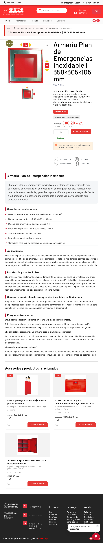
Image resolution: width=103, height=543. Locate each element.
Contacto (61, 20)
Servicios (47, 20)
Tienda (35, 20)
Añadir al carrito (80, 131)
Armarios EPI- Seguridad (60, 28)
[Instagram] (98, 20)
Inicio (7, 20)
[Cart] (96, 11)
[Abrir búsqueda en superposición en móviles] (51, 10)
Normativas (21, 20)
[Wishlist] (8, 424)
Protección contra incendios (31, 28)
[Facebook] (94, 20)
